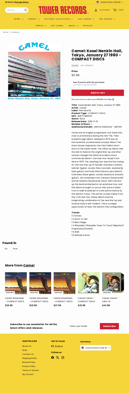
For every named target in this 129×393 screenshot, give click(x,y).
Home (6, 32)
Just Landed (85, 19)
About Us (26, 346)
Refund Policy (28, 362)
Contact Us (28, 354)
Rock (15, 248)
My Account (28, 374)
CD (6, 248)
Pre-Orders (106, 19)
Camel (75, 65)
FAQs (24, 350)
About (72, 25)
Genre (17, 19)
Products (15, 32)
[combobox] (16, 10)
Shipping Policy (29, 358)
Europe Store (22, 2)
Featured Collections (57, 19)
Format (32, 19)
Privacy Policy (28, 366)
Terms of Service (30, 370)
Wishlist (88, 25)
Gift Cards (57, 25)
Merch (40, 25)
